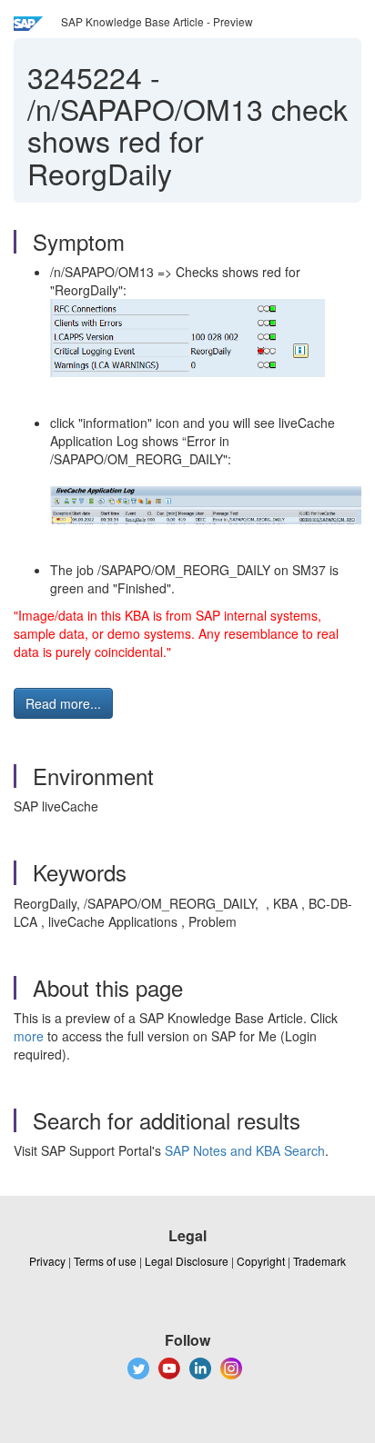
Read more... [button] (63, 703)
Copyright (261, 1261)
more (29, 1036)
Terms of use (105, 1261)
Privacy (47, 1261)
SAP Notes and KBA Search (245, 1150)
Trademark (319, 1261)
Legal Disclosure (186, 1261)
